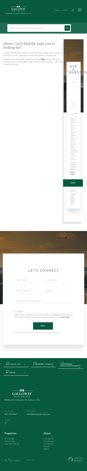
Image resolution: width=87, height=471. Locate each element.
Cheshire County (43, 364)
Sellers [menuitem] (46, 449)
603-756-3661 (11, 414)
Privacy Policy (72, 173)
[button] (67, 28)
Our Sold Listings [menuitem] (12, 443)
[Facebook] (5, 423)
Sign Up (56, 10)
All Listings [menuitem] (9, 438)
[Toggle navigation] (79, 10)
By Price (11, 373)
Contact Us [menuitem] (48, 443)
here (43, 59)
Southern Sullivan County (70, 365)
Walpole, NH (13, 364)
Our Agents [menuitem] (49, 438)
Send (73, 183)
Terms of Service (72, 202)
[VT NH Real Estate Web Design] (75, 460)
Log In (65, 10)
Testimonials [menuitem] (49, 441)
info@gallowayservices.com (38, 414)
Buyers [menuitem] (46, 446)
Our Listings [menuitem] (10, 441)
